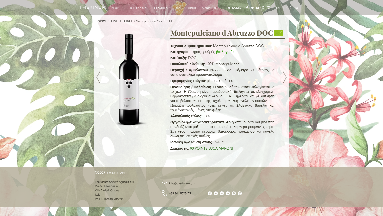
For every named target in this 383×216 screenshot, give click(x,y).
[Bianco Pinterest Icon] (263, 8)
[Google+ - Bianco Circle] (222, 193)
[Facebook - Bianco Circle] (210, 193)
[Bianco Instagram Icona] (268, 8)
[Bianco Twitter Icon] (252, 8)
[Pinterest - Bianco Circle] (234, 193)
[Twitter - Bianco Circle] (216, 193)
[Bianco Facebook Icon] (247, 8)
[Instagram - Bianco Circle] (240, 193)
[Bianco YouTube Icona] (258, 8)
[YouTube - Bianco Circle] (228, 193)
